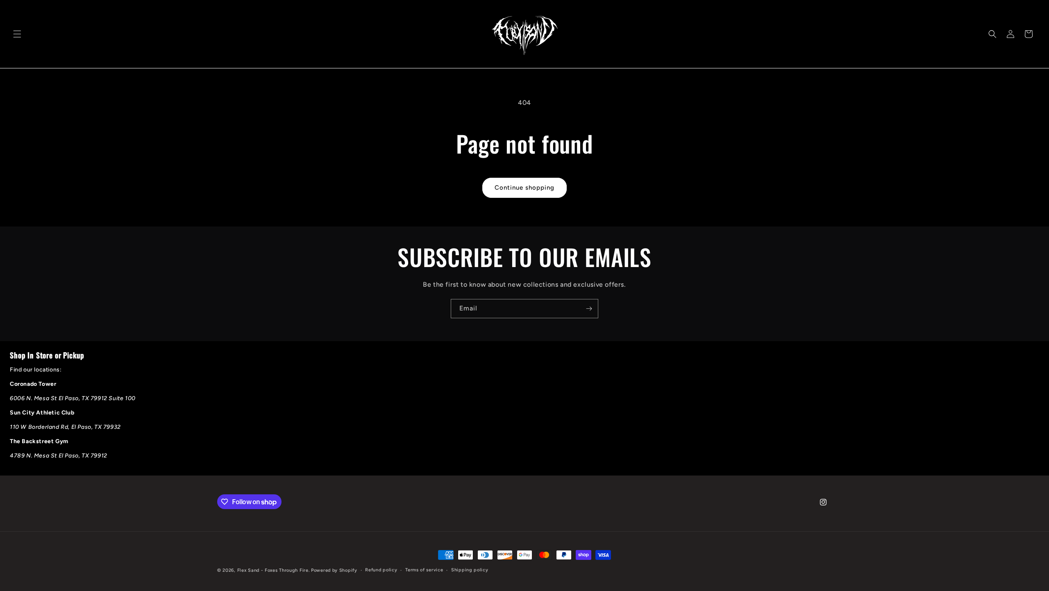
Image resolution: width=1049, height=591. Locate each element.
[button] (17, 34)
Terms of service (424, 570)
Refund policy (381, 570)
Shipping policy (469, 570)
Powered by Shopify (334, 570)
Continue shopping (524, 187)
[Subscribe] (589, 308)
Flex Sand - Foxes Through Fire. (273, 570)
